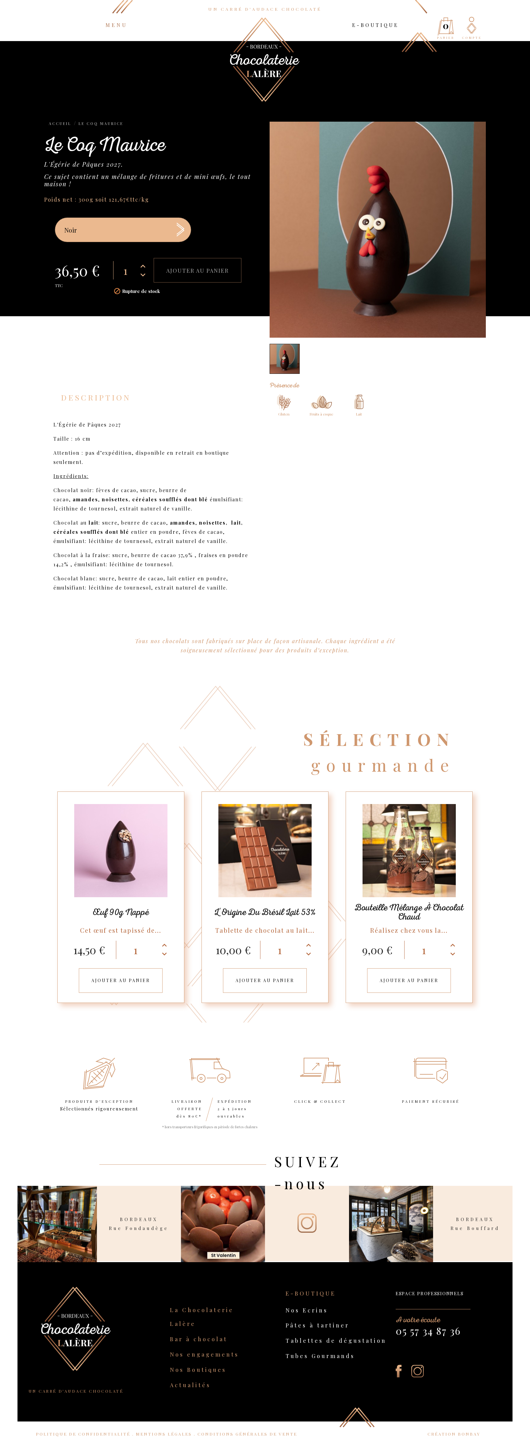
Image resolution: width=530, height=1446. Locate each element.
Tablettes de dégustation (336, 1340)
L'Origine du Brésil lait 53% (265, 912)
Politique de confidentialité (84, 1434)
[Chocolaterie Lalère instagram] (307, 1208)
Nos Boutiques (198, 1369)
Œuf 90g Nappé (120, 912)
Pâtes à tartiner (317, 1325)
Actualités (190, 1385)
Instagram (417, 1371)
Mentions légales (165, 1434)
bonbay (469, 1434)
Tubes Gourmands (320, 1356)
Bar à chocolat (199, 1339)
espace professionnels (429, 1293)
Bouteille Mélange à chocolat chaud (409, 912)
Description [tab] (96, 397)
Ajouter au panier (197, 270)
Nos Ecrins (307, 1310)
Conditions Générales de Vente (247, 1434)
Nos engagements (204, 1354)
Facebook (398, 1371)
